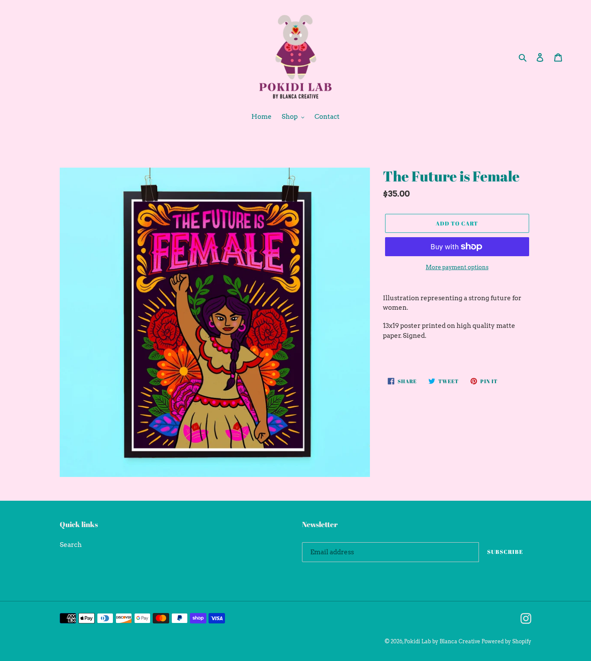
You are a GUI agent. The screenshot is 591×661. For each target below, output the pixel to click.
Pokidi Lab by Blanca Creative (442, 641)
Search (71, 545)
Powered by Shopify (506, 641)
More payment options (457, 267)
